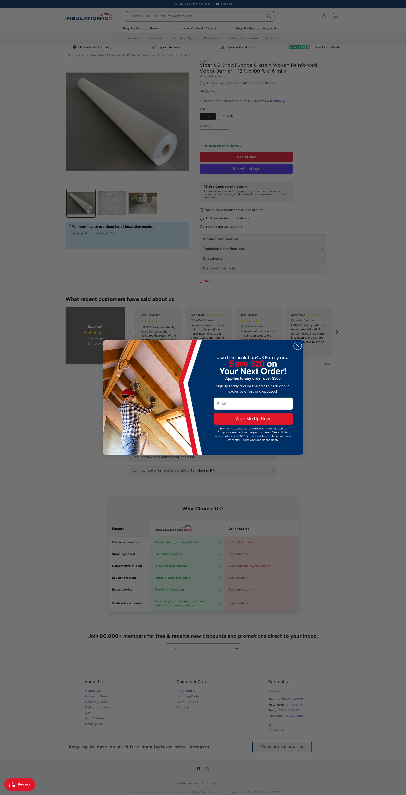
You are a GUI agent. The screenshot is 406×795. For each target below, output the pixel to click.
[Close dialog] (297, 345)
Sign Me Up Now (253, 419)
